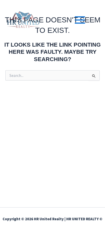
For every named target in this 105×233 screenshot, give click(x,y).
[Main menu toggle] (80, 20)
